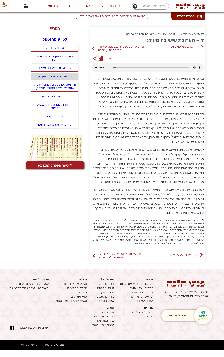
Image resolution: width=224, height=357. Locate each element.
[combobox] (152, 6)
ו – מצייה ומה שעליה (55, 96)
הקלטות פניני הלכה (103, 316)
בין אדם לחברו (105, 284)
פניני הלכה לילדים (142, 312)
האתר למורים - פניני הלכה (71, 301)
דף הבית (199, 34)
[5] (172, 136)
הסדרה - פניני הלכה (141, 288)
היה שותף (54, 6)
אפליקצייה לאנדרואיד (74, 284)
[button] (4, 4)
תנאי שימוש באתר (53, 345)
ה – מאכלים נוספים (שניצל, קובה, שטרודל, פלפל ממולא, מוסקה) (55, 86)
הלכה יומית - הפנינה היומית (32, 284)
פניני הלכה (190, 6)
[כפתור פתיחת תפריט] (26, 6)
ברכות (187, 34)
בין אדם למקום (105, 297)
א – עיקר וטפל (55, 48)
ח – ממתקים (55, 116)
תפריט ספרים (186, 16)
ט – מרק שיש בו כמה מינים (55, 124)
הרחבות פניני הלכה (103, 325)
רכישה (89, 6)
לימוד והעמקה (115, 6)
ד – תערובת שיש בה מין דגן (55, 76)
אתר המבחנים (105, 321)
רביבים (149, 316)
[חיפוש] (135, 6)
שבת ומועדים (106, 301)
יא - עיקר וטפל (171, 34)
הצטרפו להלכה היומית (179, 315)
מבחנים (73, 6)
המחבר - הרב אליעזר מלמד (136, 284)
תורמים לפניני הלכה (141, 297)
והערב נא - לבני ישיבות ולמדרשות (29, 288)
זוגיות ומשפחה (105, 288)
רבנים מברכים (145, 301)
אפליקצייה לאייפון (76, 288)
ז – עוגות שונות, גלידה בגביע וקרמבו (55, 106)
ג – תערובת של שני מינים (55, 68)
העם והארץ (107, 292)
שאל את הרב (79, 297)
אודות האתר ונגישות (141, 292)
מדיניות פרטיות (28, 345)
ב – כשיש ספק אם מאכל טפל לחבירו (55, 58)
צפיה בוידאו (107, 312)
